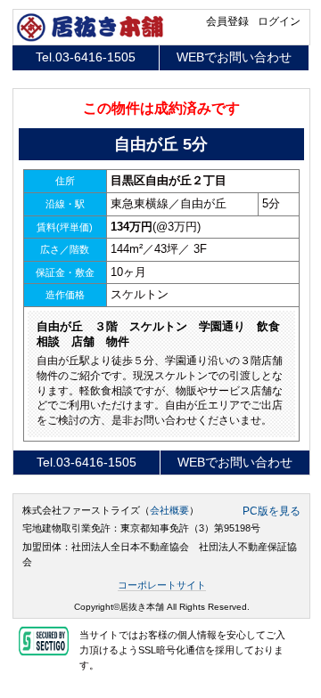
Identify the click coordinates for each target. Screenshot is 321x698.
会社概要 (169, 510)
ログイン (279, 21)
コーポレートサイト (162, 585)
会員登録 (227, 21)
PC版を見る (271, 511)
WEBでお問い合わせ (234, 57)
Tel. (86, 57)
